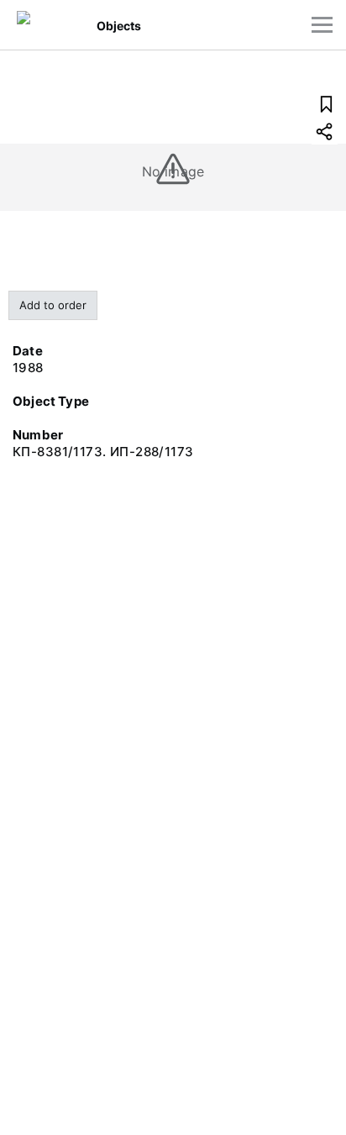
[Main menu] (322, 24)
